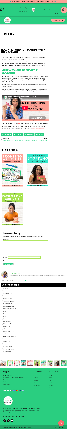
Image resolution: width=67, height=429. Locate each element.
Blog (26, 8)
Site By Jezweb (59, 427)
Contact (56, 13)
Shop (25, 11)
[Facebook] (4, 9)
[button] (32, 20)
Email (5, 261)
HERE (19, 123)
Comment (6, 239)
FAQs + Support (52, 6)
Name (5, 257)
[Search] (25, 280)
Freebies (20, 11)
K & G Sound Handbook (38, 128)
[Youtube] (1, 11)
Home (16, 8)
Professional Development (50, 10)
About (21, 8)
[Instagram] (1, 9)
